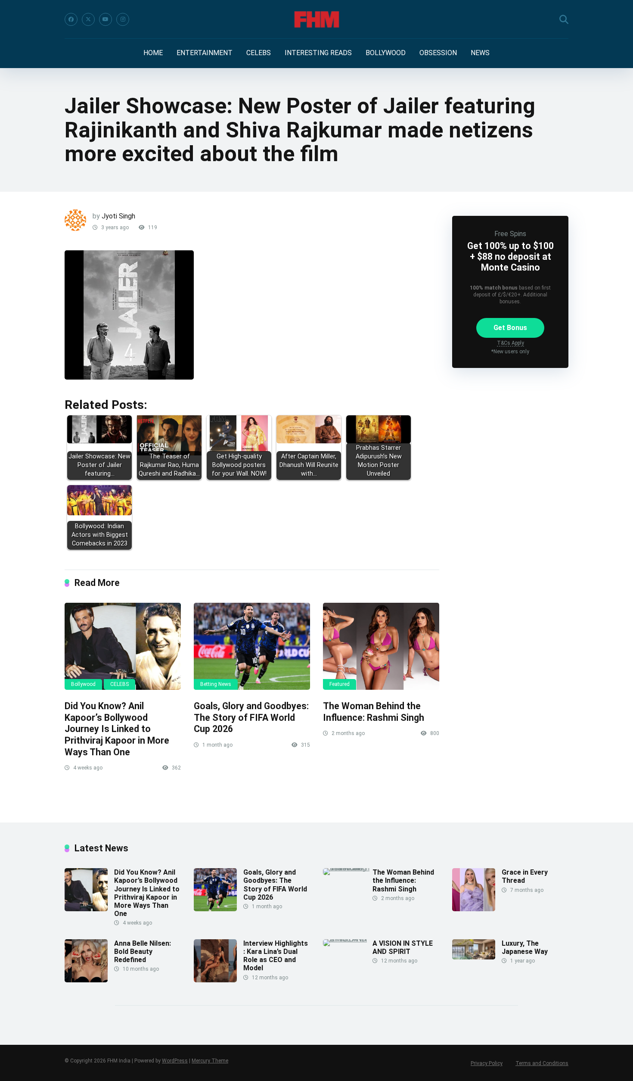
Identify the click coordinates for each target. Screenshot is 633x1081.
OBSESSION (438, 53)
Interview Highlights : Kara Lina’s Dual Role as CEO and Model (275, 955)
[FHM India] (316, 19)
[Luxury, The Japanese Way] (473, 957)
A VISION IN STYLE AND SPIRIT (402, 947)
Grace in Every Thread (525, 876)
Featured (339, 684)
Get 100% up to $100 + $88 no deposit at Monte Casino (510, 256)
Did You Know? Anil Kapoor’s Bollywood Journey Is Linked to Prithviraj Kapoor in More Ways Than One (117, 729)
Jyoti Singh (118, 216)
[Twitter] (88, 19)
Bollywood (83, 684)
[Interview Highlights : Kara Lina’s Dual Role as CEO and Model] (215, 980)
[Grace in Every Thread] (473, 909)
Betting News (215, 684)
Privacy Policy (487, 1063)
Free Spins (510, 234)
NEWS (480, 53)
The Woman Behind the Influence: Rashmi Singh (373, 712)
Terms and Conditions (541, 1063)
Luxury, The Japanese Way (525, 947)
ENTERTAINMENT (205, 53)
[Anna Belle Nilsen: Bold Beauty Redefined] (86, 980)
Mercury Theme (210, 1061)
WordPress (175, 1061)
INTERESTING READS (318, 53)
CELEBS (258, 53)
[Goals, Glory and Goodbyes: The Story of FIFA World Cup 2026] (252, 646)
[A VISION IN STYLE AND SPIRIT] (347, 939)
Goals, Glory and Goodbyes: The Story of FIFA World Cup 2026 (251, 717)
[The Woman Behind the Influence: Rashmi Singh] (381, 646)
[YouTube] (105, 19)
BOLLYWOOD (386, 53)
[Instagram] (122, 19)
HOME (153, 53)
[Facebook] (71, 19)
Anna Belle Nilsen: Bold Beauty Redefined (142, 951)
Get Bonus (510, 328)
